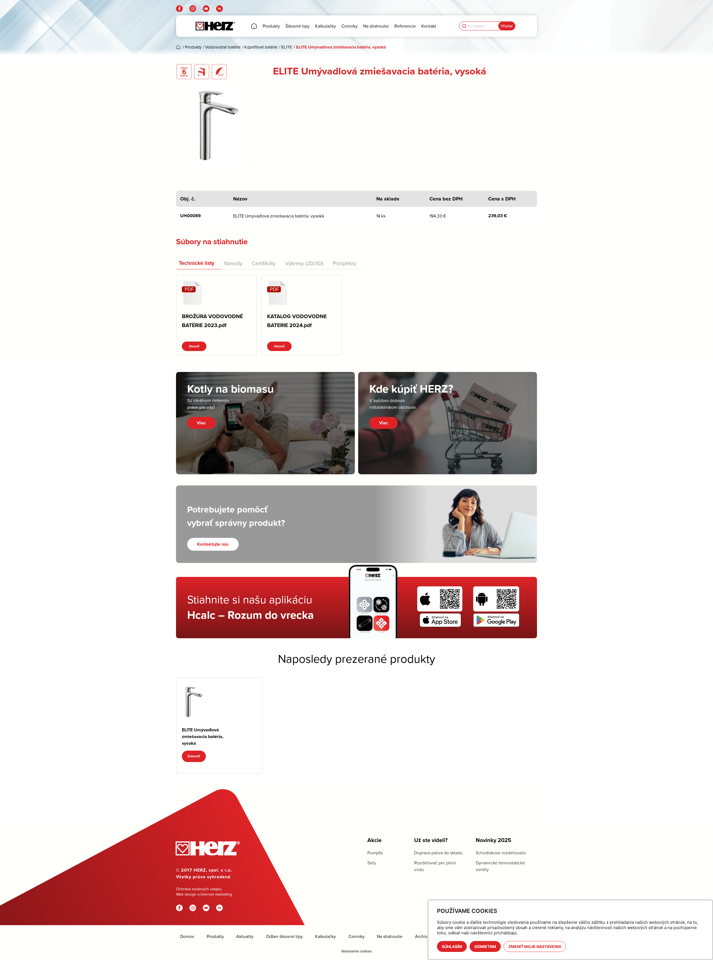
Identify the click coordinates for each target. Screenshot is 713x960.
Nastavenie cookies (356, 951)
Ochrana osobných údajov (198, 889)
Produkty (215, 936)
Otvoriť (194, 346)
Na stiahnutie (389, 936)
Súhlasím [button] (452, 946)
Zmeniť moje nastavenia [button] (534, 946)
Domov (187, 936)
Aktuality (244, 936)
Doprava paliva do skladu (438, 853)
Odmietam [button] (485, 946)
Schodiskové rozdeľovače (501, 853)
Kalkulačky (325, 936)
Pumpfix (375, 853)
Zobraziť (193, 756)
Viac (201, 423)
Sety (371, 863)
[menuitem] (254, 26)
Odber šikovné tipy (284, 936)
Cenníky (356, 936)
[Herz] (215, 26)
